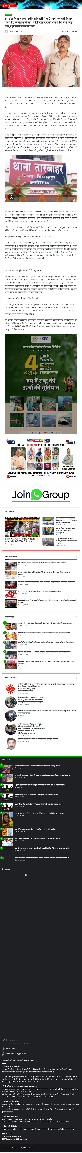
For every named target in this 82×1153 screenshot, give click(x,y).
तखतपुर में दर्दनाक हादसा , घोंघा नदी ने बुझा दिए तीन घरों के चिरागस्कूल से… (65, 530)
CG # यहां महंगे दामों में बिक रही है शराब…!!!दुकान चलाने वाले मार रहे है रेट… (40, 591)
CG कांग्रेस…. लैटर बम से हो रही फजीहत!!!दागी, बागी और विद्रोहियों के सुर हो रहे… (38, 804)
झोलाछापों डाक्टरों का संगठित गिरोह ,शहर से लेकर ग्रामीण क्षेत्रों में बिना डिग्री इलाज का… (21, 540)
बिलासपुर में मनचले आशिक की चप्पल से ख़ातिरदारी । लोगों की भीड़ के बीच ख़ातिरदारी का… (44, 633)
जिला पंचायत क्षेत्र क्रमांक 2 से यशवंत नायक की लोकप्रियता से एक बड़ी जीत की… (38, 766)
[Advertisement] (41, 25)
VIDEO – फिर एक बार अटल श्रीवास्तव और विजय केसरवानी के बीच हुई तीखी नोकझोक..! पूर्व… (45, 623)
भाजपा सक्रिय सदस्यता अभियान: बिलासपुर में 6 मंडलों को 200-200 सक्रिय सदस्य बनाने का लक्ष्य (42, 775)
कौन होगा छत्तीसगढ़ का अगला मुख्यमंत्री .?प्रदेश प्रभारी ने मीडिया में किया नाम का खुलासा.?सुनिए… (43, 848)
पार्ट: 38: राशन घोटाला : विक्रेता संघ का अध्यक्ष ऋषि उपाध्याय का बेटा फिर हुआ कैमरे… (42, 563)
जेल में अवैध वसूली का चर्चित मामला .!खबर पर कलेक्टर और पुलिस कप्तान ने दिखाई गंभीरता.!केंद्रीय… (47, 582)
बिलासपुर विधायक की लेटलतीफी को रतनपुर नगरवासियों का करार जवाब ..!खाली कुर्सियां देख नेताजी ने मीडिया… (47, 601)
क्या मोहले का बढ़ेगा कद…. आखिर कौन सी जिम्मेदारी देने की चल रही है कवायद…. (38, 839)
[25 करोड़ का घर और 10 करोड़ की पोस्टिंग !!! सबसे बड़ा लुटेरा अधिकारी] (11, 744)
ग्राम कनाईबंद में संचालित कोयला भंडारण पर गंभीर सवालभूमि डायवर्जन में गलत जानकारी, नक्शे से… (66, 520)
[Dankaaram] (10, 4)
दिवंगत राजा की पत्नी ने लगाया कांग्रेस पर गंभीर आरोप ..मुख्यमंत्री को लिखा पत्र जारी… (39, 813)
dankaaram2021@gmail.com (16, 1053)
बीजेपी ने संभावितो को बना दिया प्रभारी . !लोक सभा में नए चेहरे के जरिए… (35, 829)
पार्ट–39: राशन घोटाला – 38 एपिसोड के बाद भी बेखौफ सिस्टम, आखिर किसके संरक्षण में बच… (45, 652)
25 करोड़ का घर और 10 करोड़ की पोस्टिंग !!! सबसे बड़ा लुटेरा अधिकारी (38, 739)
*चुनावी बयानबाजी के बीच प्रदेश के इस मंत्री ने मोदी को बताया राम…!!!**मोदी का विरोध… (40, 785)
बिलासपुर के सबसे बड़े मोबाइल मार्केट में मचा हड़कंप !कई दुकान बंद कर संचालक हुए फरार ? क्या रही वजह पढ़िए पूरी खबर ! (47, 712)
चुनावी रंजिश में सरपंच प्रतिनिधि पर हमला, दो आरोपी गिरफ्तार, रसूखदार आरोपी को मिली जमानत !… (46, 642)
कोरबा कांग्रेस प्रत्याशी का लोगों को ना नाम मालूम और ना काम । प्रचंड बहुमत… (37, 794)
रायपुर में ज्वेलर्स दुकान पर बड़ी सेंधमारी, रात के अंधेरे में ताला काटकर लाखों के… (66, 540)
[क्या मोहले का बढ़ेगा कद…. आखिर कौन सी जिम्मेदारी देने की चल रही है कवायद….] (7, 842)
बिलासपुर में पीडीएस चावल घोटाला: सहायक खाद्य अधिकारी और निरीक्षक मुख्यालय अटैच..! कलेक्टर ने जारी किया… (47, 662)
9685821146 (10, 1049)
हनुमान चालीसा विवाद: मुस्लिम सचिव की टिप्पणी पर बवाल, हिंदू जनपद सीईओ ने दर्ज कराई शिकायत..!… (44, 573)
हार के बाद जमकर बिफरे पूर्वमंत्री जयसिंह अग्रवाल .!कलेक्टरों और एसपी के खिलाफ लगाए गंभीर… (42, 858)
